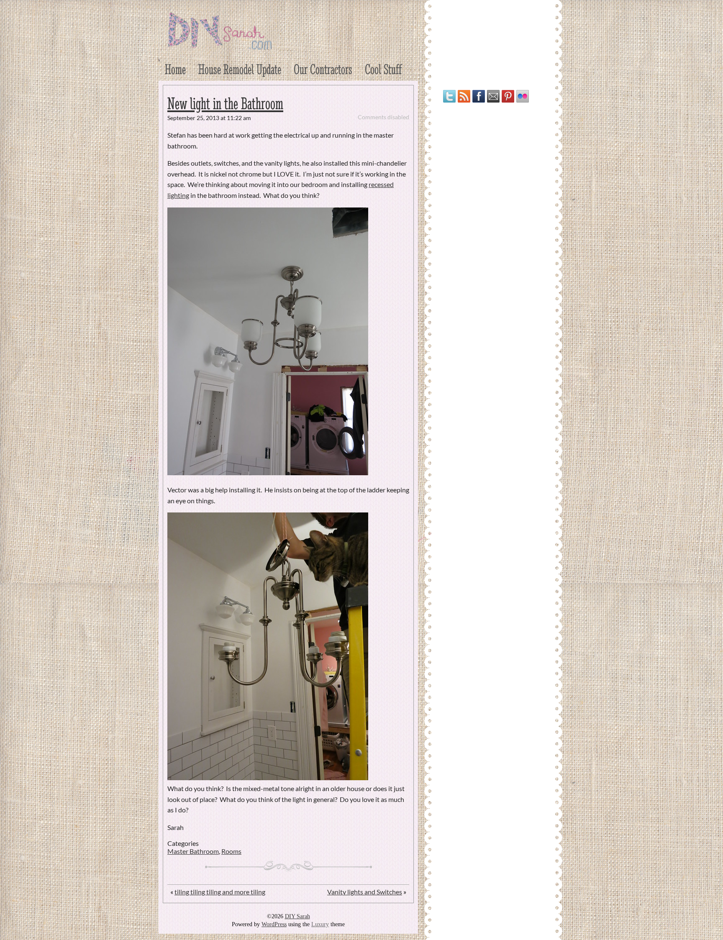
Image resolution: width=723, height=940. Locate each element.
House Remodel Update (239, 69)
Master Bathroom (193, 851)
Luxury (320, 924)
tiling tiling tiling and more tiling (219, 892)
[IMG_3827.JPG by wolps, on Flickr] (267, 777)
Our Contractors (323, 69)
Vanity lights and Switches (364, 892)
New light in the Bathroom (225, 103)
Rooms (231, 851)
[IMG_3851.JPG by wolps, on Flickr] (267, 472)
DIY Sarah (297, 916)
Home (175, 69)
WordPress (274, 924)
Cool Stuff (383, 69)
